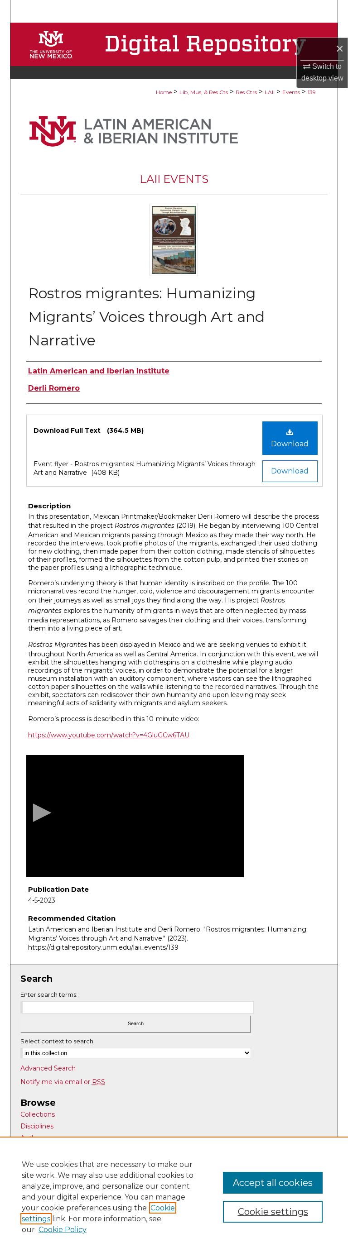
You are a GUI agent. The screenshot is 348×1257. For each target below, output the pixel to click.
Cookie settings (273, 1211)
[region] (174, 1197)
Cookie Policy (63, 1229)
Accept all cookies (273, 1182)
